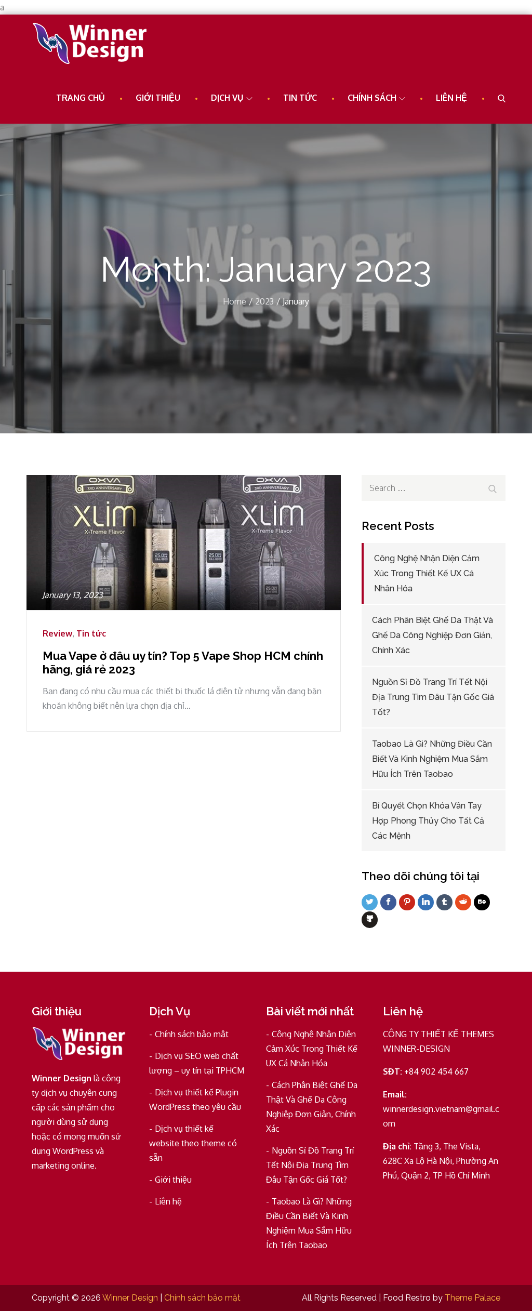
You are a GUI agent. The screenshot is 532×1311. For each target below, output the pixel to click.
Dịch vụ (227, 97)
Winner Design (130, 1298)
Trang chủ (80, 97)
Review (57, 633)
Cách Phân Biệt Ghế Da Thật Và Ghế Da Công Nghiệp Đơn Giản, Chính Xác (432, 635)
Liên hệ (451, 97)
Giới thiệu (158, 97)
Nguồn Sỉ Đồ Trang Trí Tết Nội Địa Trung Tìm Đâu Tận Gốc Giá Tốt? (433, 697)
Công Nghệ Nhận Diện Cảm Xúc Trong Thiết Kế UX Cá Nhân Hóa (427, 573)
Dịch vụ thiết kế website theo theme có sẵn (193, 1143)
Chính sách (372, 97)
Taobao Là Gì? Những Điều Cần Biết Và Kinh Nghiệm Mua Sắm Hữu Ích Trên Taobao (432, 759)
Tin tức (300, 97)
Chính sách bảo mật (192, 1034)
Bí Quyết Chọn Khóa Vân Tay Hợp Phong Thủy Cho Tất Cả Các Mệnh (428, 821)
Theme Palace (472, 1298)
